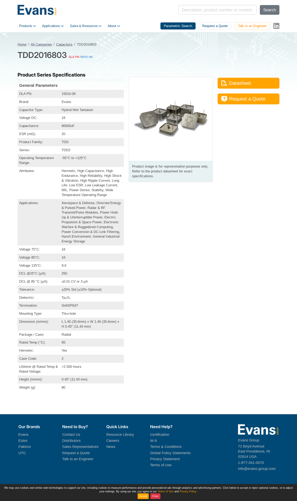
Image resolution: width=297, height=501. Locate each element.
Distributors (71, 441)
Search (269, 10)
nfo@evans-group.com (257, 469)
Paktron (24, 447)
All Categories (41, 44)
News (110, 447)
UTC (22, 453)
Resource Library (120, 435)
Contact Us (71, 435)
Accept (143, 496)
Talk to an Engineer (252, 26)
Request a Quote (215, 26)
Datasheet (240, 83)
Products (25, 26)
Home (22, 44)
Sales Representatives (80, 447)
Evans (23, 435)
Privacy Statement (165, 459)
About (112, 26)
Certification (159, 435)
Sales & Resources (84, 26)
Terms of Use (161, 465)
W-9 (153, 441)
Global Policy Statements (170, 453)
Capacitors (64, 44)
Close (155, 496)
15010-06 (86, 57)
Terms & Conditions (166, 447)
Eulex (22, 441)
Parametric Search (178, 26)
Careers (112, 441)
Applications (51, 26)
